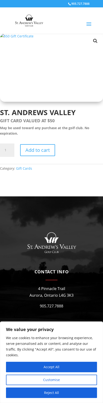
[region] (51, 362)
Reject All (51, 392)
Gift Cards (24, 168)
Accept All (51, 367)
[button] (95, 41)
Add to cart (37, 150)
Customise (51, 379)
